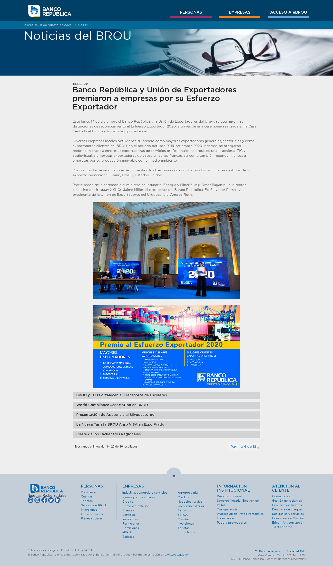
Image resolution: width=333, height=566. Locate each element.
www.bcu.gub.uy (177, 554)
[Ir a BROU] (50, 11)
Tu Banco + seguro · (270, 551)
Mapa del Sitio (296, 551)
